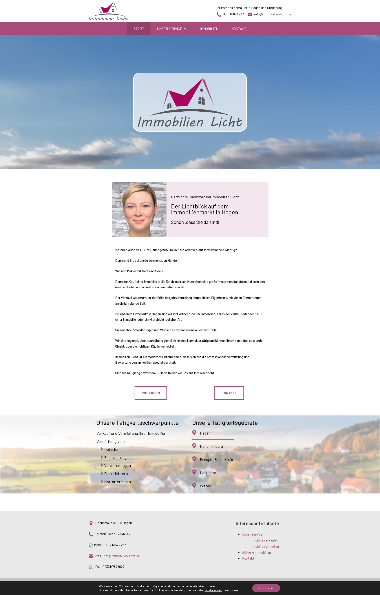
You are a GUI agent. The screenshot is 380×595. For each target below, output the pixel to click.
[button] (151, 393)
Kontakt (248, 558)
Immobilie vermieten (264, 546)
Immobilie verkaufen (263, 540)
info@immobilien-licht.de (272, 14)
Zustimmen (266, 588)
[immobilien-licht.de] (108, 11)
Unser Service (252, 534)
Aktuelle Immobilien (256, 552)
